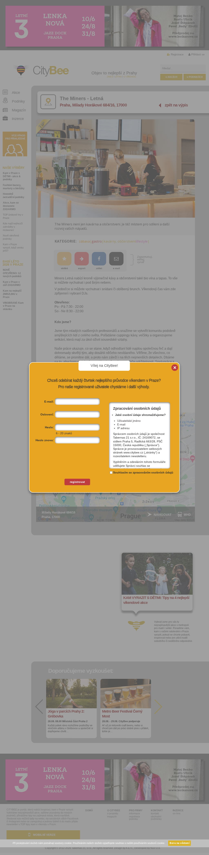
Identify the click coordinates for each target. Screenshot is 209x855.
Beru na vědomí (179, 843)
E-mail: (49, 401)
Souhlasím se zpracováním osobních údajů (143, 472)
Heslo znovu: (45, 440)
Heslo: (49, 427)
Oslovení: (47, 414)
